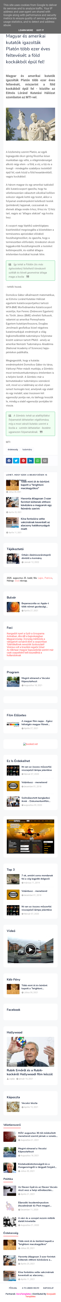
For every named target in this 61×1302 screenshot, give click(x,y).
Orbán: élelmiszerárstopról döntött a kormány (36, 556)
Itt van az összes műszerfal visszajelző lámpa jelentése (37, 768)
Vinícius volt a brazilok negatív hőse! (26, 647)
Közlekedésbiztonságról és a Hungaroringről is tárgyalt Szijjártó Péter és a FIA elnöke (37, 1166)
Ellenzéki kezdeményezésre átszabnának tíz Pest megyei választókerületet (34, 1204)
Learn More (25, 30)
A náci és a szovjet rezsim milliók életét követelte (36, 1220)
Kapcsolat (48, 1288)
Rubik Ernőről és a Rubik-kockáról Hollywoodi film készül (30, 1072)
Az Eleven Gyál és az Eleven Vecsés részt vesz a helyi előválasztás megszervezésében (37, 1189)
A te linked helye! (30, 1288)
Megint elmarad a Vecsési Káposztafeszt (36, 680)
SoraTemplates (23, 1294)
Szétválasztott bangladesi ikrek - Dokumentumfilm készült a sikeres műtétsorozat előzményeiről (37, 799)
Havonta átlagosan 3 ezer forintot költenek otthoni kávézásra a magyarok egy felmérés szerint (36, 503)
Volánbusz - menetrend (34, 782)
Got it (40, 30)
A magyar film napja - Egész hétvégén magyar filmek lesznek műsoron (37, 723)
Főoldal (13, 1288)
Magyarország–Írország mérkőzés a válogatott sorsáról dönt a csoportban (27, 640)
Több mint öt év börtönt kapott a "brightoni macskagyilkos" (35, 485)
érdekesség (13, 449)
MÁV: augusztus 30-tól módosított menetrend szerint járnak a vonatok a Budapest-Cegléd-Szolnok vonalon (37, 1135)
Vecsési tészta (29, 1103)
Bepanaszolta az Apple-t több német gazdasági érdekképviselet (35, 605)
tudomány (27, 449)
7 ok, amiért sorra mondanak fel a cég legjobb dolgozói (37, 877)
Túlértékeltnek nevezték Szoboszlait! (26, 644)
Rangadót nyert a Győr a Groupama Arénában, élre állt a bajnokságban (25, 635)
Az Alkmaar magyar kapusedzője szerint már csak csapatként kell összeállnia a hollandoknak (30, 653)
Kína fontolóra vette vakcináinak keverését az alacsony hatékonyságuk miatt (35, 524)
